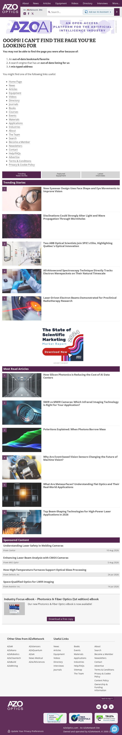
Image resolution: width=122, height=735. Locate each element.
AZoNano (11, 650)
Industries (14, 127)
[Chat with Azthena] (114, 729)
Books (12, 108)
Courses (13, 111)
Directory (14, 100)
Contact (13, 149)
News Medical (36, 658)
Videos (13, 96)
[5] (21, 308)
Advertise (14, 157)
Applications (16, 123)
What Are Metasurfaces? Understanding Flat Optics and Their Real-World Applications (81, 485)
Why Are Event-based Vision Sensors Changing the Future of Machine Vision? (80, 458)
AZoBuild (11, 661)
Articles (13, 89)
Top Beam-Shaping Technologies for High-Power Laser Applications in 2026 (77, 513)
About (12, 130)
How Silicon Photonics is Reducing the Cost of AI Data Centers (76, 376)
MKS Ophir (14, 562)
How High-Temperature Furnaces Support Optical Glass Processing (44, 569)
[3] (21, 253)
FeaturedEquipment (61, 174)
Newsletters (15, 146)
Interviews (59, 665)
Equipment (15, 93)
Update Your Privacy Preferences (27, 731)
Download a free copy (61, 619)
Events (12, 115)
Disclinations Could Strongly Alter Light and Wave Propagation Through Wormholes (74, 217)
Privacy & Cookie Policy (22, 164)
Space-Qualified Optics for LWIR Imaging (28, 581)
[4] (21, 280)
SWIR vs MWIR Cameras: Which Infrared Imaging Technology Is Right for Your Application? (81, 403)
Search (13, 138)
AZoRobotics (13, 654)
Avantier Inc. (14, 586)
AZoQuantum (35, 650)
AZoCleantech (14, 658)
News (12, 85)
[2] (21, 226)
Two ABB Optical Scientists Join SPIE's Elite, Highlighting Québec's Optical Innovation (77, 244)
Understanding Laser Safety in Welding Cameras (33, 545)
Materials (14, 119)
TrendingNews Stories (21, 174)
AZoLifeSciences (37, 661)
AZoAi (32, 654)
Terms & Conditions (20, 161)
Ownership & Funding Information (101, 687)
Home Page (15, 81)
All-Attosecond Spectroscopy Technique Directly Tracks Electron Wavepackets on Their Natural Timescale (77, 272)
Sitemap (78, 669)
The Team (14, 134)
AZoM (10, 646)
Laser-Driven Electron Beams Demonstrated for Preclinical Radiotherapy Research (79, 299)
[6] (21, 522)
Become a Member (19, 142)
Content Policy (101, 680)
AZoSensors (34, 646)
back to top (106, 698)
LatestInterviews (100, 174)
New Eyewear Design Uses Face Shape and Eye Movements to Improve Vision (81, 190)
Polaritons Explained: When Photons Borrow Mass (74, 429)
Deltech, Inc (14, 574)
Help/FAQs (15, 153)
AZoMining (12, 665)
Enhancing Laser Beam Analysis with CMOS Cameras (35, 557)
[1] (21, 198)
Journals (13, 104)
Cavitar (12, 550)
